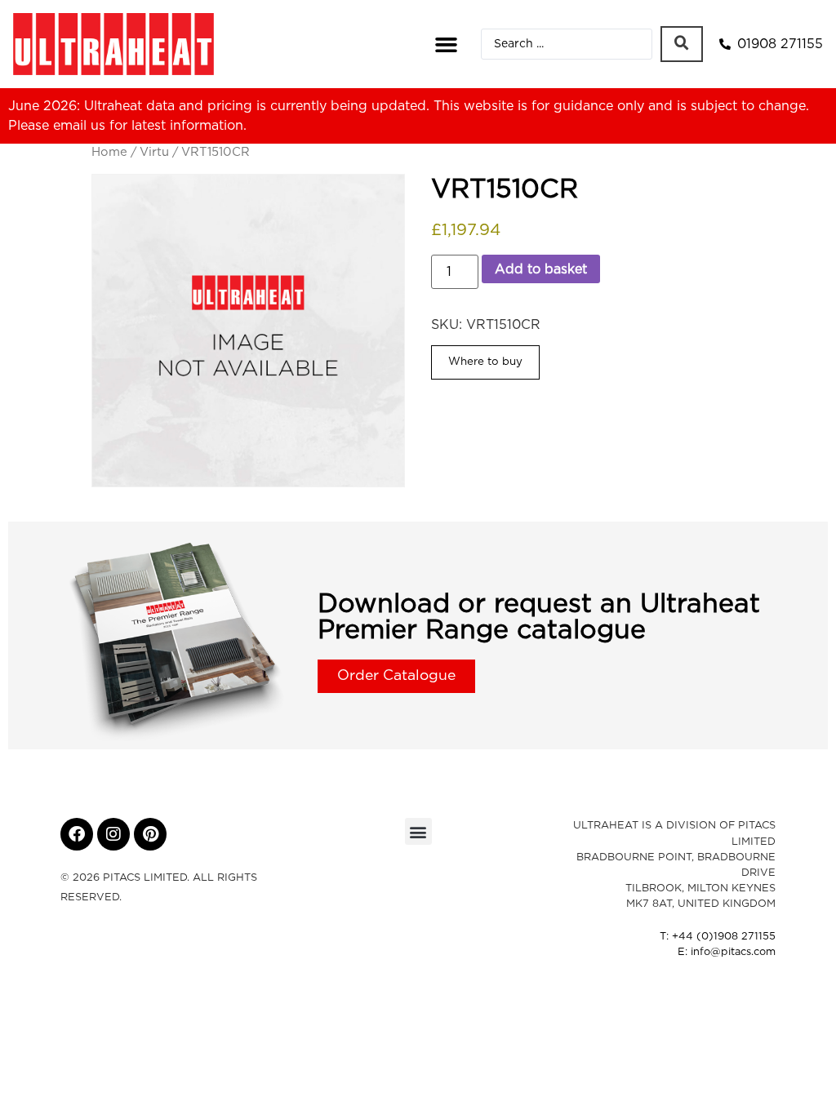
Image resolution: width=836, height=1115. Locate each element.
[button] (447, 44)
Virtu (154, 152)
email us (79, 125)
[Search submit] (681, 44)
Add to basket (541, 269)
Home (109, 152)
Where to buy (485, 361)
